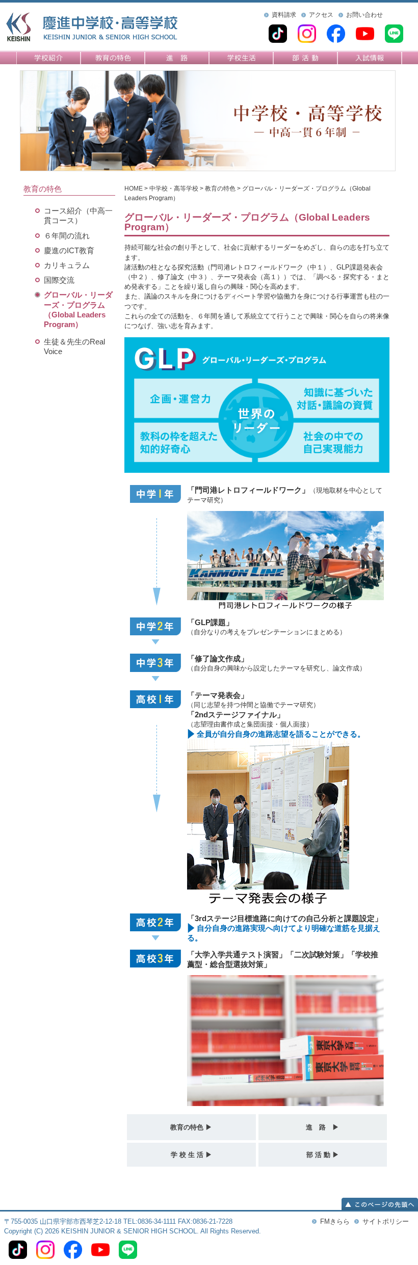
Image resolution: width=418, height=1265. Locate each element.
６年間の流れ (67, 235)
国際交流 (59, 280)
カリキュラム (67, 265)
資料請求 (284, 15)
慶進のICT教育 (69, 250)
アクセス (321, 15)
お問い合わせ (364, 15)
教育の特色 (220, 188)
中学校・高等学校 (173, 188)
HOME (133, 188)
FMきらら (335, 1221)
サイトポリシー (385, 1221)
